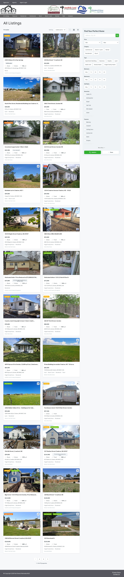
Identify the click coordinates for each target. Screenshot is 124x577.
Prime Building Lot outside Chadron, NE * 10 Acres (59, 364)
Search (94, 152)
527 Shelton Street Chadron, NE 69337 (55, 451)
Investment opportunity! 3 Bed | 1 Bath (16, 147)
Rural (40, 16)
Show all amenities (88, 116)
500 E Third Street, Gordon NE (53, 103)
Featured (14, 16)
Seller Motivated (9, 253)
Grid (70, 29)
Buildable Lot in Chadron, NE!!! (14, 190)
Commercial (33, 16)
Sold (64, 16)
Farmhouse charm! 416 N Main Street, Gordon (58, 408)
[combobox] (92, 42)
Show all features (88, 143)
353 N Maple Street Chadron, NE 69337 (16, 234)
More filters (101, 147)
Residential (23, 16)
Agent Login (23, 2)
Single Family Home (48, 114)
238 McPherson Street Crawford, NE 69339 (18, 538)
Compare (70, 16)
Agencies (6, 2)
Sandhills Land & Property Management (13, 73)
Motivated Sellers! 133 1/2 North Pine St (56, 277)
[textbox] (92, 42)
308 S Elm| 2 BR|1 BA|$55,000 (53, 234)
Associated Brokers (8, 464)
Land (45, 68)
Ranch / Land (48, 16)
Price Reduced (54, 209)
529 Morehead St (49, 538)
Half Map (78, 29)
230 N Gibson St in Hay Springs (14, 60)
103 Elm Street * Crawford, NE (53, 60)
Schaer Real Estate (48, 116)
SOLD (45, 166)
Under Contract (48, 79)
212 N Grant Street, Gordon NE (53, 147)
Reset (111, 152)
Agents (14, 2)
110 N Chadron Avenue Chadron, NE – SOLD (57, 190)
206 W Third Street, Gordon (52, 321)
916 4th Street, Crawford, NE (13, 451)
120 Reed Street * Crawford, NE (53, 494)
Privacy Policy (116, 572)
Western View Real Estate (49, 70)
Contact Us (116, 574)
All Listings (6, 16)
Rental (6, 70)
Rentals (57, 16)
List (74, 29)
